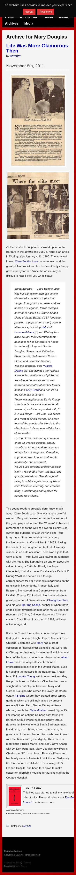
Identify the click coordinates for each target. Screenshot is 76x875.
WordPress (21, 866)
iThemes (27, 862)
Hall (44, 327)
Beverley (15, 55)
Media (28, 23)
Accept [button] (29, 11)
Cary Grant (33, 389)
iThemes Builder (11, 862)
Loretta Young (26, 676)
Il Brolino (20, 695)
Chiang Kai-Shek (57, 600)
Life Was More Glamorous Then (37, 48)
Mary (40, 642)
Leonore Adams (24, 332)
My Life (27, 826)
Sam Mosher (38, 710)
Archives (11, 23)
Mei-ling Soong (31, 604)
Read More (46, 11)
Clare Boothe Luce (26, 261)
